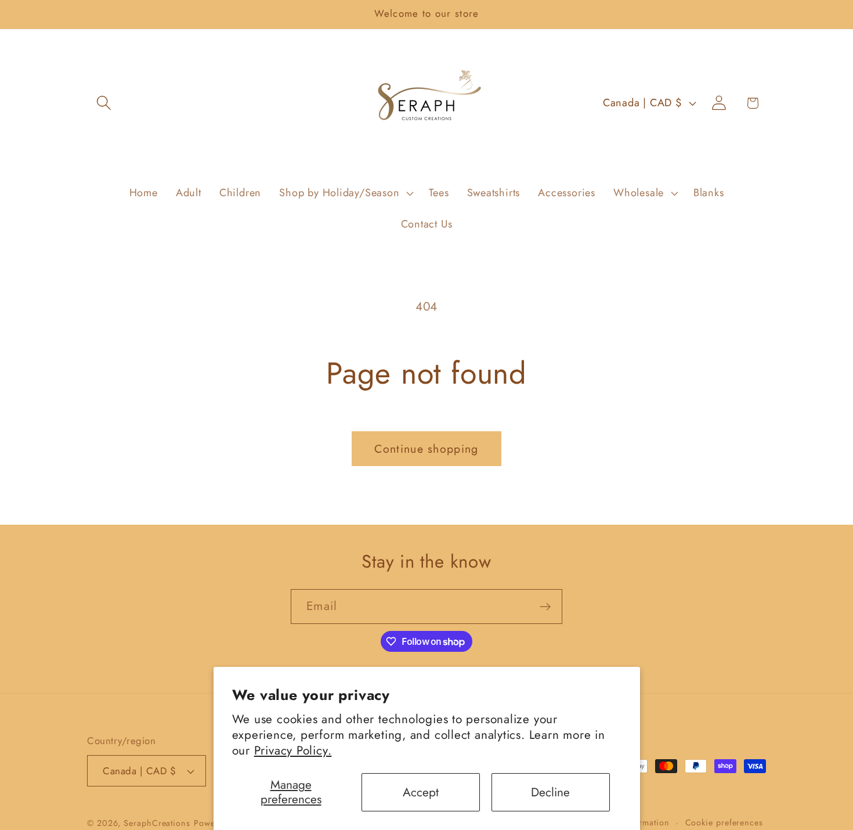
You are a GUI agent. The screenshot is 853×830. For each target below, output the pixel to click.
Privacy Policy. (293, 750)
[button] (103, 103)
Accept (421, 792)
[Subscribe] (545, 607)
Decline (550, 792)
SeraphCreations (157, 823)
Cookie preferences (724, 822)
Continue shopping (426, 449)
